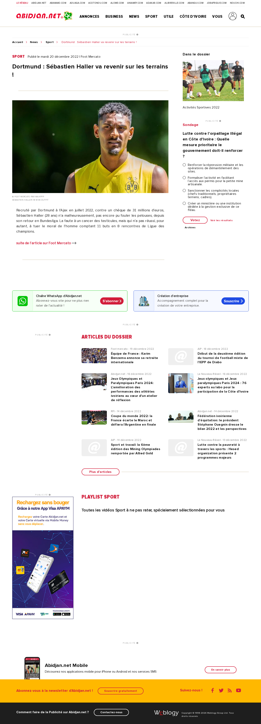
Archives (190, 227)
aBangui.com (196, 3)
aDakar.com (153, 3)
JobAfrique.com (217, 3)
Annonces (90, 16)
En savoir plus (220, 669)
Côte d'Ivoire (193, 16)
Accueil (17, 42)
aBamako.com (58, 3)
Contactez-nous (111, 712)
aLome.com (117, 3)
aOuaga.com (77, 3)
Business (114, 16)
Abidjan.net (38, 3)
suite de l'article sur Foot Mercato (44, 243)
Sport (151, 16)
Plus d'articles (100, 472)
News (134, 16)
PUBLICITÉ (129, 35)
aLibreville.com (174, 3)
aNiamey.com (135, 3)
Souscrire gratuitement (120, 691)
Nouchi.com (237, 3)
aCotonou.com (97, 3)
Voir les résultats (221, 220)
